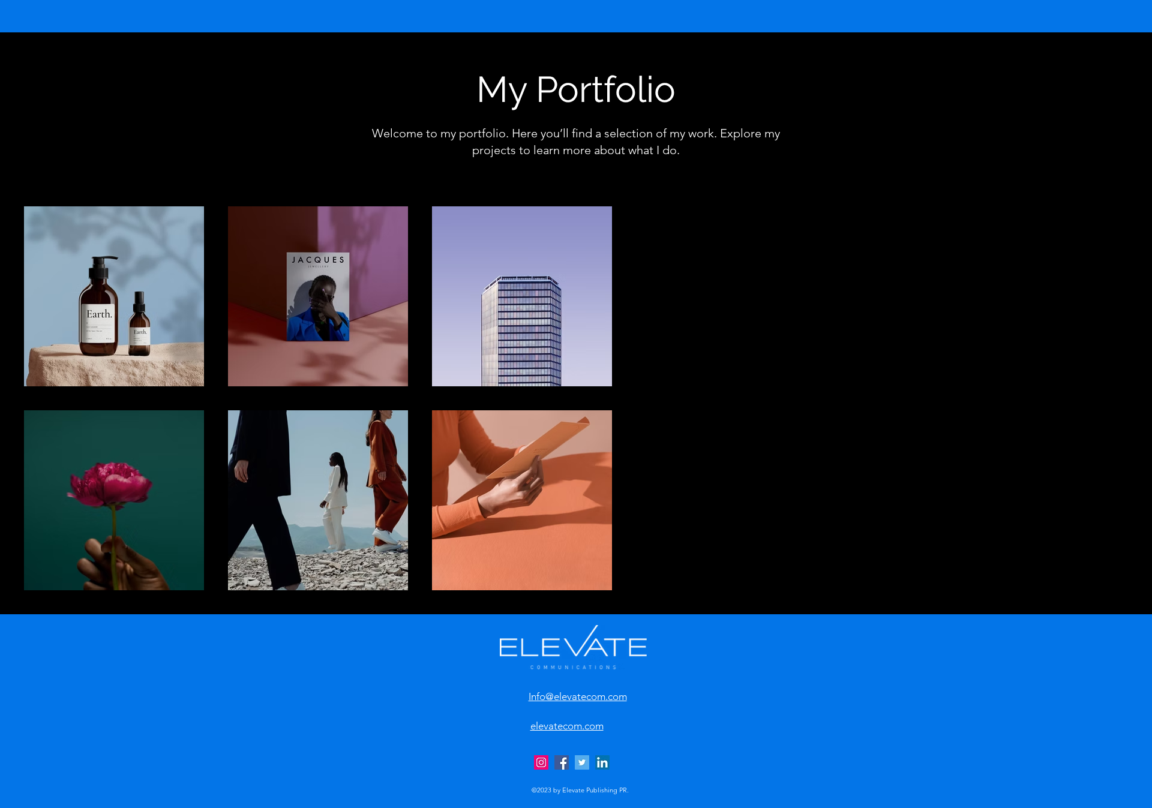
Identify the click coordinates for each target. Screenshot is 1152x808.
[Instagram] (541, 762)
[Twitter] (582, 762)
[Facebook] (561, 762)
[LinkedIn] (602, 762)
